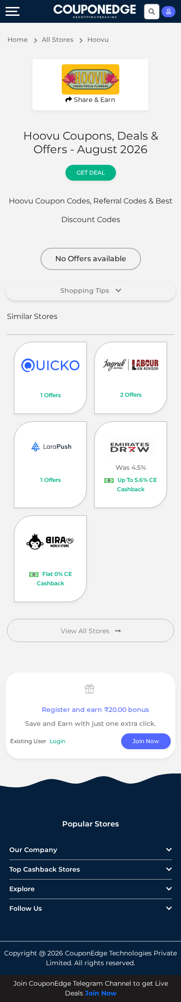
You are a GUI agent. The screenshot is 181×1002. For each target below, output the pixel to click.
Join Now (146, 741)
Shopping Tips (85, 290)
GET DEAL (91, 172)
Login (57, 741)
